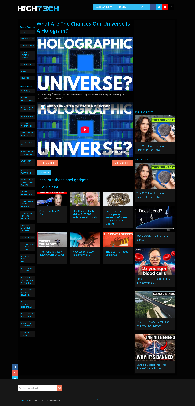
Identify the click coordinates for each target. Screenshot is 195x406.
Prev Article (48, 163)
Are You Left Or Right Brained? (27, 124)
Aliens (23, 71)
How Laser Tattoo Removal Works (83, 253)
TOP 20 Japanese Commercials (26, 304)
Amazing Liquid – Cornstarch (27, 108)
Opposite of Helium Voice (26, 193)
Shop (124, 6)
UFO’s (23, 32)
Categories (103, 6)
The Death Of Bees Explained (117, 253)
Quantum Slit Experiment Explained (26, 228)
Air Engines (25, 91)
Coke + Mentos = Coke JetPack (27, 134)
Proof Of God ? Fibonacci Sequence (27, 216)
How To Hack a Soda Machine (27, 153)
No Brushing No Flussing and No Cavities (27, 182)
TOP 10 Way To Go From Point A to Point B (27, 280)
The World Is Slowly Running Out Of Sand (51, 253)
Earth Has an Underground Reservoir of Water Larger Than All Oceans (117, 217)
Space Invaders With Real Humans (27, 246)
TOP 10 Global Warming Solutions (27, 292)
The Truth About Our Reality (25, 258)
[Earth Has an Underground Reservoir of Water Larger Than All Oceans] (118, 199)
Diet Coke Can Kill (26, 143)
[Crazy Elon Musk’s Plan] (52, 199)
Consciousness (27, 39)
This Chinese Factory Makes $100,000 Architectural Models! (85, 214)
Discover (45, 172)
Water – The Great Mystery (27, 324)
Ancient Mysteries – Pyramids (26, 55)
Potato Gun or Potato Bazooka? (27, 204)
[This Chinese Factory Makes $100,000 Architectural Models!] (85, 199)
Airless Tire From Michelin (27, 99)
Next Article (121, 163)
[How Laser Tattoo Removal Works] (85, 240)
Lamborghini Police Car (26, 162)
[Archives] (142, 7)
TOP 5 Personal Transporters (27, 315)
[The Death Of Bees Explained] (118, 240)
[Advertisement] (154, 66)
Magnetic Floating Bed (26, 171)
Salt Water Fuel (27, 237)
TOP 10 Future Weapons (27, 269)
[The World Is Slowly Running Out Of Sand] (52, 240)
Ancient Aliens (27, 64)
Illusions (25, 78)
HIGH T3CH (24, 400)
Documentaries (27, 46)
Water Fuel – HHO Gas (26, 334)
